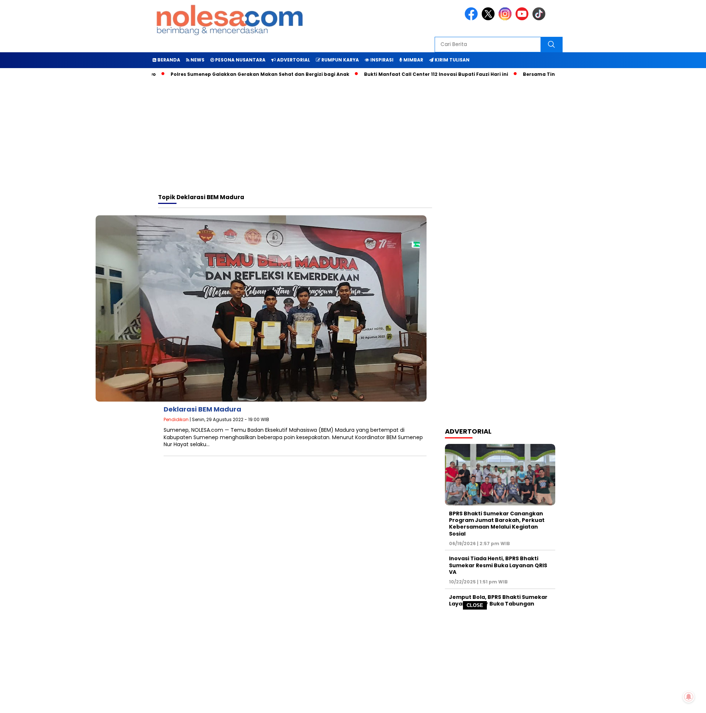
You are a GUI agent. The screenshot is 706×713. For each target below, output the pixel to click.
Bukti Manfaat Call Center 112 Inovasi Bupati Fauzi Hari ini (417, 74)
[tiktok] (540, 18)
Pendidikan (176, 419)
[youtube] (523, 18)
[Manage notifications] (689, 697)
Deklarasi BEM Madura (202, 409)
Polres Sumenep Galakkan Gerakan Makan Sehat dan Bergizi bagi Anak (240, 74)
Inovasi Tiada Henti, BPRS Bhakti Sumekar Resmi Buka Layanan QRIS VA (498, 565)
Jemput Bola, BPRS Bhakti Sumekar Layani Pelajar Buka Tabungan (498, 600)
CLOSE (475, 605)
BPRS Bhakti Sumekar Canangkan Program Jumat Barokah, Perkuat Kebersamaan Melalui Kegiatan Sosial (497, 523)
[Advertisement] (353, 661)
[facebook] (472, 18)
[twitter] (489, 18)
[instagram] (506, 18)
